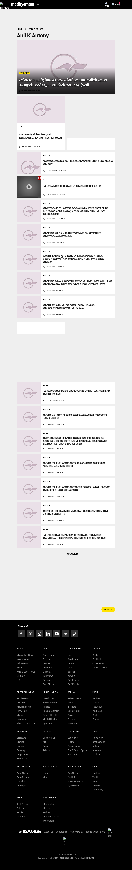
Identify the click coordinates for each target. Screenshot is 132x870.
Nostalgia (21, 719)
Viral (45, 777)
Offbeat (47, 671)
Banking (21, 750)
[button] (4, 4)
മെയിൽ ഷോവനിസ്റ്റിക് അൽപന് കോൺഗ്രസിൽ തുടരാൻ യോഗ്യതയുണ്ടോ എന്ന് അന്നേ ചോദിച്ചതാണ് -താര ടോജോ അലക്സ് (73, 259)
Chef (94, 715)
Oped (45, 649)
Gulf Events (73, 684)
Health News (50, 692)
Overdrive (21, 781)
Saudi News (73, 659)
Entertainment (25, 692)
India (45, 385)
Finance (21, 746)
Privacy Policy (76, 831)
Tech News (22, 804)
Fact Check (48, 684)
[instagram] (39, 633)
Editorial (47, 659)
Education (74, 731)
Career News (74, 746)
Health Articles (50, 702)
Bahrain (71, 671)
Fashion (96, 773)
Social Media (50, 767)
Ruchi (95, 692)
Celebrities (22, 702)
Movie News (23, 698)
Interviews (48, 676)
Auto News (22, 773)
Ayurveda (47, 723)
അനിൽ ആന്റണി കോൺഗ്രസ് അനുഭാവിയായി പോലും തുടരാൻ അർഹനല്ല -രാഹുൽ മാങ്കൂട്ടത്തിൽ (77, 488)
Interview (24, 73)
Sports (96, 649)
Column (71, 719)
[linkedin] (48, 633)
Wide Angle (48, 820)
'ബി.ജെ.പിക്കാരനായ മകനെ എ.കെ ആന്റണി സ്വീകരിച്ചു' (72, 186)
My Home (72, 723)
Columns (47, 667)
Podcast (47, 812)
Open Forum (49, 655)
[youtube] (56, 633)
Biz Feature (22, 758)
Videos (46, 179)
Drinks (95, 702)
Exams (71, 742)
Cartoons (47, 680)
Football (96, 659)
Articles (46, 663)
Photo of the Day (51, 816)
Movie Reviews (24, 706)
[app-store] (66, 841)
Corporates (22, 754)
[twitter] (30, 633)
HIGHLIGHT (73, 553)
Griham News (74, 698)
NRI (18, 680)
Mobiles (20, 812)
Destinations (98, 742)
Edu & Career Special (78, 750)
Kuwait (71, 676)
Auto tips (21, 785)
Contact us (61, 831)
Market (20, 742)
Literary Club (49, 738)
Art (44, 742)
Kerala (22, 126)
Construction (74, 711)
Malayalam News (25, 655)
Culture (47, 731)
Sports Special (99, 667)
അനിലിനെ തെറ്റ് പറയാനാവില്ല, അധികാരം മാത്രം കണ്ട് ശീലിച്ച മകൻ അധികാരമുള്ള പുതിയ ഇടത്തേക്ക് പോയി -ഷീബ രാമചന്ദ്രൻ (78, 283)
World (20, 667)
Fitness (46, 706)
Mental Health (50, 719)
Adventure (97, 750)
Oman (71, 663)
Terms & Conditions (95, 831)
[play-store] (110, 832)
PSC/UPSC (73, 754)
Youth (95, 777)
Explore (96, 754)
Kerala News (23, 659)
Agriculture (75, 767)
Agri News (73, 773)
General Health (50, 715)
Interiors (72, 706)
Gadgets (21, 816)
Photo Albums (50, 804)
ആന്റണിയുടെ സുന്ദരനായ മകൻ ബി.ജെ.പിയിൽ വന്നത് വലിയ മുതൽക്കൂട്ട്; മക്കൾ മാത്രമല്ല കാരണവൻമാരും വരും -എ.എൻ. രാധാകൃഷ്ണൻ (75, 211)
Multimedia (49, 798)
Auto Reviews (23, 777)
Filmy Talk (22, 711)
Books (46, 746)
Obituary (21, 676)
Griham (72, 692)
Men (94, 781)
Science (20, 808)
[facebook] (21, 633)
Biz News (21, 738)
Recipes (96, 698)
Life (94, 767)
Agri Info (72, 777)
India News (22, 663)
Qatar (70, 667)
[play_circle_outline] (29, 187)
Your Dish (97, 711)
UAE (70, 655)
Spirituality (97, 789)
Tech (19, 798)
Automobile (23, 767)
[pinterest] (74, 633)
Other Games (99, 663)
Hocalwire (89, 858)
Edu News (73, 738)
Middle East (74, 649)
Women (96, 785)
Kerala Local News (26, 671)
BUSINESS (22, 731)
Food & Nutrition (51, 711)
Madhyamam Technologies (60, 858)
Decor (70, 715)
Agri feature (73, 785)
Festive (95, 719)
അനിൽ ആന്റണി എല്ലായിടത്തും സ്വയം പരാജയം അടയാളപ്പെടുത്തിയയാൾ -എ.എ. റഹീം (69, 307)
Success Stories (75, 781)
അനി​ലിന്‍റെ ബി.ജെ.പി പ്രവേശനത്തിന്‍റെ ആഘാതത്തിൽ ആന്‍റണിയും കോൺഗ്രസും (72, 235)
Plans (70, 702)
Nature (95, 746)
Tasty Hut (97, 706)
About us (48, 831)
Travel (96, 731)
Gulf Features (74, 680)
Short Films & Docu (26, 723)
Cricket (95, 655)
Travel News (98, 738)
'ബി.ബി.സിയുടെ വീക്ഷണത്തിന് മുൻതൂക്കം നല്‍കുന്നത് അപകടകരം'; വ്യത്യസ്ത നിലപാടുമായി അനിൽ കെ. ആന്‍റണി (74, 536)
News (20, 649)
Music (20, 715)
